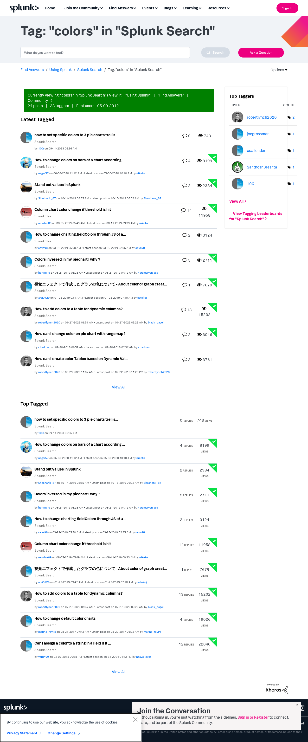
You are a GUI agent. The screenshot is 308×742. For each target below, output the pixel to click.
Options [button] (275, 69)
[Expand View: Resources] (228, 8)
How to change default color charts (65, 618)
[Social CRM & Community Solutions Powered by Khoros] (277, 688)
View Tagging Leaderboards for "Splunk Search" (255, 216)
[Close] (135, 719)
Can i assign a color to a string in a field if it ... (72, 643)
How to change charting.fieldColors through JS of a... (80, 234)
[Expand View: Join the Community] (101, 8)
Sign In (287, 8)
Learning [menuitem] (190, 8)
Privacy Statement (22, 733)
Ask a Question (261, 52)
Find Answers (32, 69)
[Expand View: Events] (156, 8)
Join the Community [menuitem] (82, 8)
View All (119, 387)
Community (38, 100)
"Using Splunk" (138, 95)
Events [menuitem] (148, 8)
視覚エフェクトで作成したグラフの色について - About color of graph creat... (100, 284)
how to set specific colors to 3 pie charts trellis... (76, 134)
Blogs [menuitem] (168, 8)
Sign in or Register (253, 717)
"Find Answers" (171, 95)
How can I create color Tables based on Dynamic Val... (81, 358)
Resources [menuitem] (216, 8)
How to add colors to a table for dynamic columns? (78, 308)
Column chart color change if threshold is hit (72, 209)
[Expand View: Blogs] (175, 8)
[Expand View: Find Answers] (134, 8)
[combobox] (125, 52)
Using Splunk (60, 69)
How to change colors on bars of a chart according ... (79, 159)
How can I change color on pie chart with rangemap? (80, 333)
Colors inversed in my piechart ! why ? (67, 259)
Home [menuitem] (50, 8)
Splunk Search (89, 69)
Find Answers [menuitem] (121, 8)
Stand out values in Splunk (57, 184)
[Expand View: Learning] (200, 8)
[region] (70, 727)
